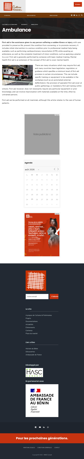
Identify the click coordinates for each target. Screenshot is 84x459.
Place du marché (31, 333)
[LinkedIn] (76, 15)
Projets (28, 318)
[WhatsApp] (79, 15)
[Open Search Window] (81, 15)
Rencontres (53, 15)
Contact (57, 447)
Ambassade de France (34, 355)
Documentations (32, 321)
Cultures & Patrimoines (9, 24)
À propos (7, 15)
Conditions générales (44, 447)
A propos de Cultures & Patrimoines (39, 315)
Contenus (29, 330)
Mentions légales (29, 447)
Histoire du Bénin (32, 349)
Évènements (30, 327)
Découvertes (31, 15)
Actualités (29, 324)
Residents (24, 24)
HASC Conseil (48, 455)
